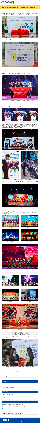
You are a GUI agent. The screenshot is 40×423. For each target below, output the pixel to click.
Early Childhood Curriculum (9, 387)
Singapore (18, 421)
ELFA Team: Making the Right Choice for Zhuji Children (12, 413)
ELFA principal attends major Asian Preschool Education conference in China (16, 408)
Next (37, 11)
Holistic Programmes (7, 396)
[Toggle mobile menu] (39, 0)
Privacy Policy (35, 419)
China (22, 421)
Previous (33, 11)
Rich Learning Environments (9, 397)
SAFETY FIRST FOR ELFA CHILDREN (9, 411)
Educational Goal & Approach (9, 394)
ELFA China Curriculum (8, 384)
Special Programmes (7, 385)
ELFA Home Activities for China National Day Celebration (13, 404)
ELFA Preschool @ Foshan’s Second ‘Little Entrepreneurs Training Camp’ (15, 406)
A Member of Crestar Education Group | (27, 419)
